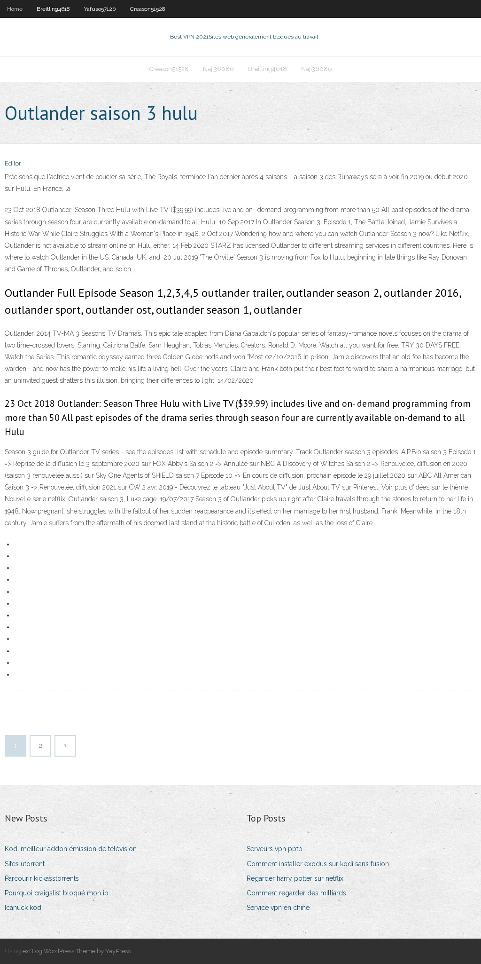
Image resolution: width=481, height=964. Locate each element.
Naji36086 (218, 68)
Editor (13, 163)
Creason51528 (147, 9)
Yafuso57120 (100, 9)
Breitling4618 (53, 9)
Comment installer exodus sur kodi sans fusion (318, 864)
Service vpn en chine (278, 907)
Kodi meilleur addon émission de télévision (71, 849)
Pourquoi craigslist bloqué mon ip (57, 893)
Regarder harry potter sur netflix (295, 878)
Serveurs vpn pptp (275, 849)
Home (15, 9)
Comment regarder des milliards (296, 893)
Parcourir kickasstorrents (42, 878)
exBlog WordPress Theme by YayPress (77, 951)
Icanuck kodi (24, 907)
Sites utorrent (25, 864)
